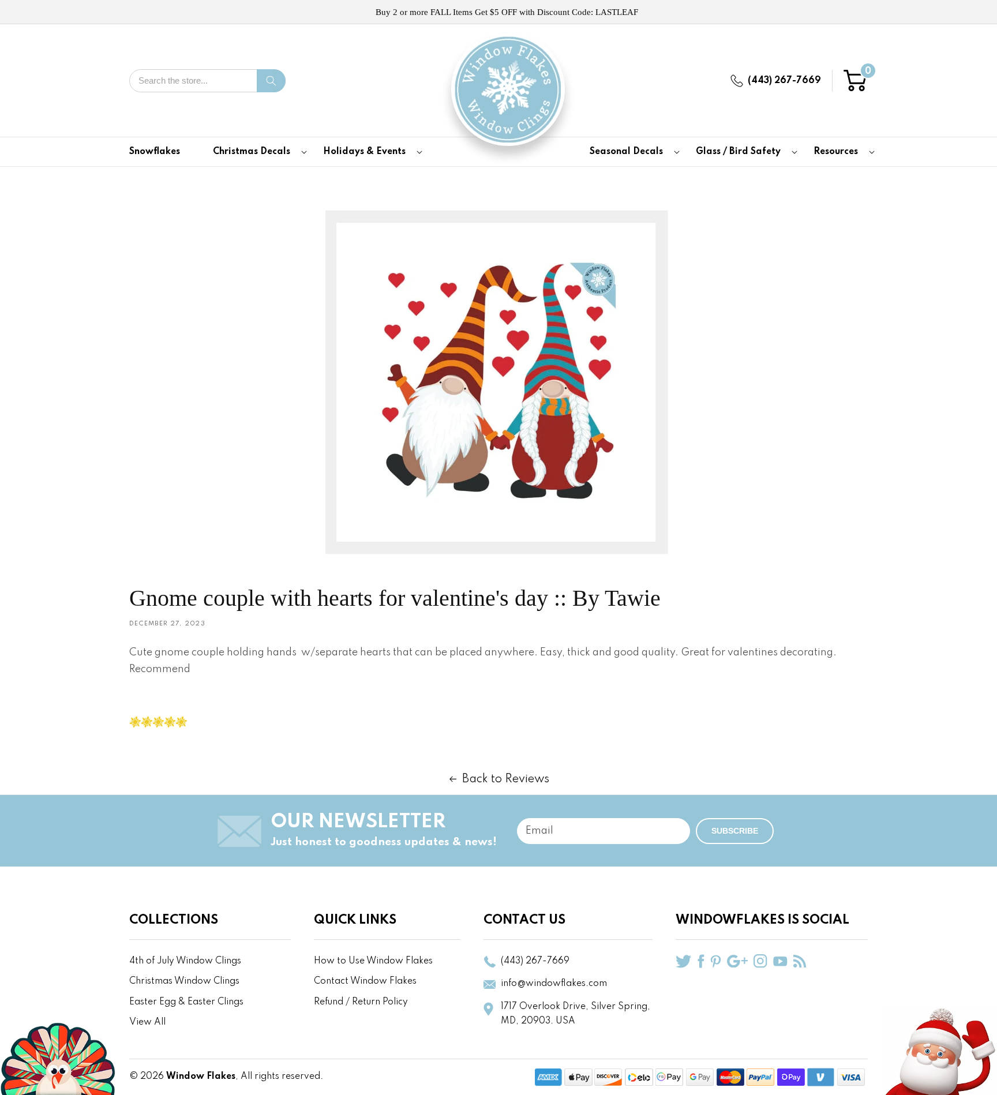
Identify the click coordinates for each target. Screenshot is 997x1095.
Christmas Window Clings (184, 981)
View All (147, 1022)
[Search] (271, 80)
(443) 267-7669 (784, 80)
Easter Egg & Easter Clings (186, 1002)
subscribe (734, 830)
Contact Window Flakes (365, 981)
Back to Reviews (505, 779)
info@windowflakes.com (554, 983)
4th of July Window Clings (185, 961)
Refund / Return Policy (361, 1002)
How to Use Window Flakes (373, 961)
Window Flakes (200, 1076)
